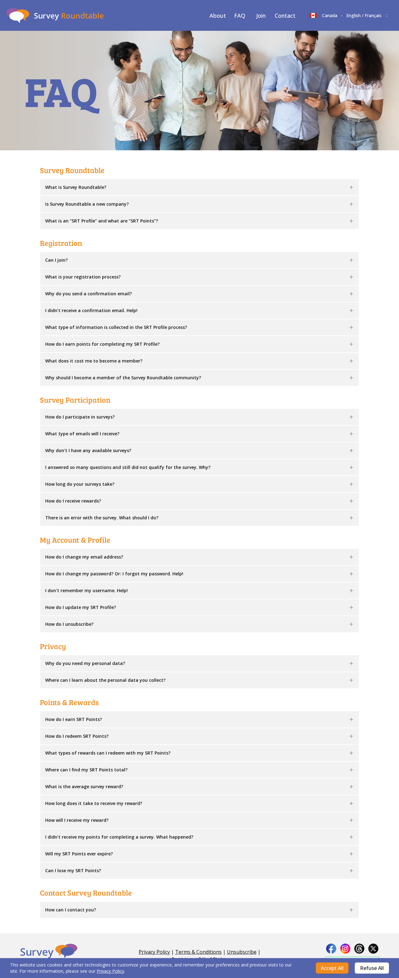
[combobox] (349, 15)
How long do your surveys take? (79, 484)
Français (373, 15)
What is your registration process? (83, 277)
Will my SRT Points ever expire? (79, 854)
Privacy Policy (110, 971)
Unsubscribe (242, 951)
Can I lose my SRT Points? (73, 870)
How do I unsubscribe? (69, 624)
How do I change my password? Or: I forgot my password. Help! (114, 574)
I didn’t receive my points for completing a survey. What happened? (119, 837)
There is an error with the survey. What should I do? (101, 518)
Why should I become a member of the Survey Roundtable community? (123, 378)
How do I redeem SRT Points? (76, 736)
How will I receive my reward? (76, 820)
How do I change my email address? (84, 557)
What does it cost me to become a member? (93, 361)
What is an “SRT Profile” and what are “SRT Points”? (101, 221)
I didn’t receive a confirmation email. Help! (91, 310)
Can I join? (56, 260)
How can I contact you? (70, 910)
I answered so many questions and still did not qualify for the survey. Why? (127, 467)
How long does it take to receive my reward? (93, 803)
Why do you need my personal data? (85, 663)
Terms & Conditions (198, 951)
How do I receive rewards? (73, 501)
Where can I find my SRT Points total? (86, 770)
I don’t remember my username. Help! (86, 590)
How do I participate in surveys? (80, 417)
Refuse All (372, 968)
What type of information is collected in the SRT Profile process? (116, 327)
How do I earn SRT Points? (73, 719)
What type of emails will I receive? (82, 434)
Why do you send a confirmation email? (88, 294)
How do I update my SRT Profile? (80, 607)
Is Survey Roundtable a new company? (87, 204)
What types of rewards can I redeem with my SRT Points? (108, 753)
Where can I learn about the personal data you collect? (105, 680)
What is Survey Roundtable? (75, 187)
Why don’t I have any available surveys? (88, 450)
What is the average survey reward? (84, 786)
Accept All (332, 968)
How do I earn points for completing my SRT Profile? (102, 344)
